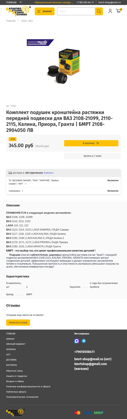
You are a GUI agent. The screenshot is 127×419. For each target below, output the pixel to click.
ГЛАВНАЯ (11, 2)
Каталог (47, 11)
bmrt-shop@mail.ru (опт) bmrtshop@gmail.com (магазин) (92, 364)
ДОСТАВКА (11, 359)
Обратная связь (14, 371)
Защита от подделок (16, 376)
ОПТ (8, 354)
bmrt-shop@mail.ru (110, 2)
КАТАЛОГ (10, 339)
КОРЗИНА (11, 349)
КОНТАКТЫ (11, 365)
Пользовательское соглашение (22, 397)
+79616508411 (84, 352)
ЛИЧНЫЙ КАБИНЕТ (15, 344)
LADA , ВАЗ (27, 20)
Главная (10, 20)
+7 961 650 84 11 (85, 2)
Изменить (48, 173)
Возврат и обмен (15, 381)
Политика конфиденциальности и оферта (28, 386)
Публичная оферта (16, 392)
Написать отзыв (18, 322)
